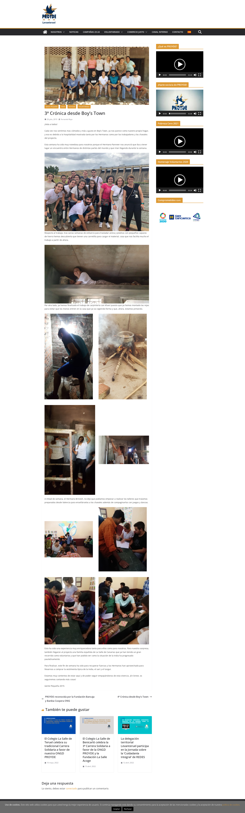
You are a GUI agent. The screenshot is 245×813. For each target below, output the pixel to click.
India (63, 107)
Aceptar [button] (116, 809)
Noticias (73, 32)
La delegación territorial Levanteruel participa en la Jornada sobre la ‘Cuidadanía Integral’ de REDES (135, 748)
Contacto (177, 32)
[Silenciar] (195, 74)
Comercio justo (135, 32)
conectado (71, 788)
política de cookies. (231, 804)
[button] (63, 32)
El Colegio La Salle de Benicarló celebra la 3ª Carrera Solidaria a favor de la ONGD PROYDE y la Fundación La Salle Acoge (96, 750)
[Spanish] (189, 32)
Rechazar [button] (128, 809)
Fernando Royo (66, 119)
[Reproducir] (159, 74)
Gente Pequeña (51, 107)
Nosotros (56, 32)
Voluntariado (112, 32)
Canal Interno (160, 32)
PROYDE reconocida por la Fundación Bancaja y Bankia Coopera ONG (69, 698)
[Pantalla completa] (199, 74)
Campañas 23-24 (91, 32)
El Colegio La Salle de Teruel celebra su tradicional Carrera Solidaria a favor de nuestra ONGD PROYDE (58, 748)
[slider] (177, 75)
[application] (179, 64)
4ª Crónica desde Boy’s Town (133, 696)
